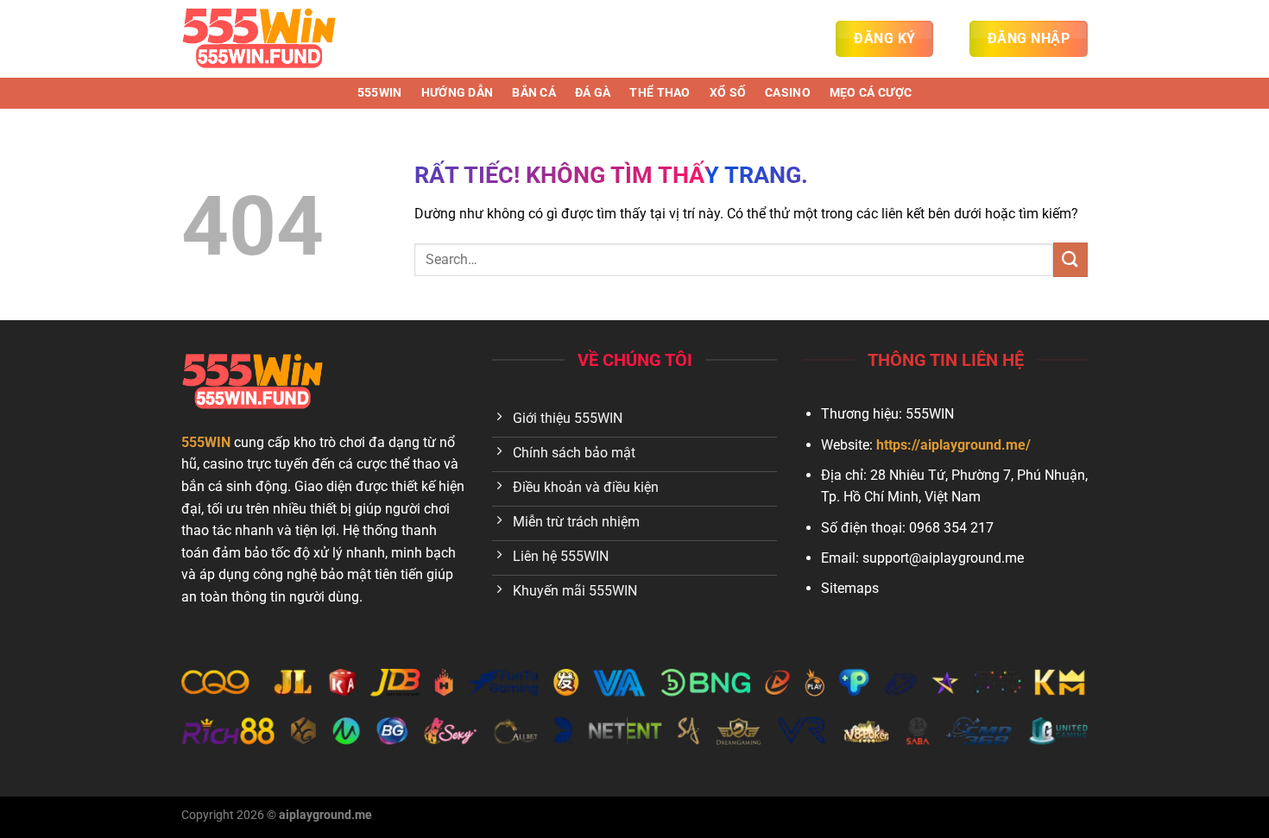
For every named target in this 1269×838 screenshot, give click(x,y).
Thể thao (659, 92)
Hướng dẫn (457, 92)
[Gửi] (1070, 259)
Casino (788, 92)
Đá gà (592, 92)
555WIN (379, 92)
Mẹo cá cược (871, 92)
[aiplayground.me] (267, 39)
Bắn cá (534, 92)
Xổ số (728, 92)
